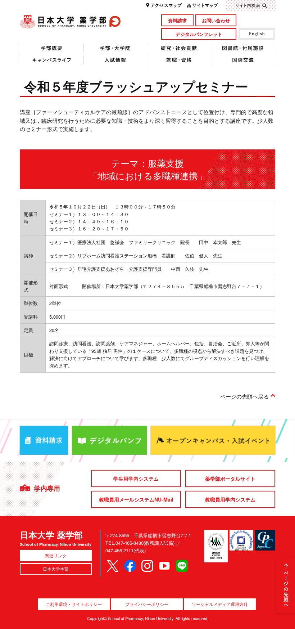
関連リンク (56, 555)
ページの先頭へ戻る (244, 396)
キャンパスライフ (51, 60)
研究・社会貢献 (179, 48)
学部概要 (51, 48)
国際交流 (243, 60)
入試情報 (115, 60)
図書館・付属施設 (243, 48)
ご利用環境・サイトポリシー (74, 604)
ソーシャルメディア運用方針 (220, 604)
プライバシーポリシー (146, 604)
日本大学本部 (56, 569)
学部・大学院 (115, 48)
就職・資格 (179, 60)
